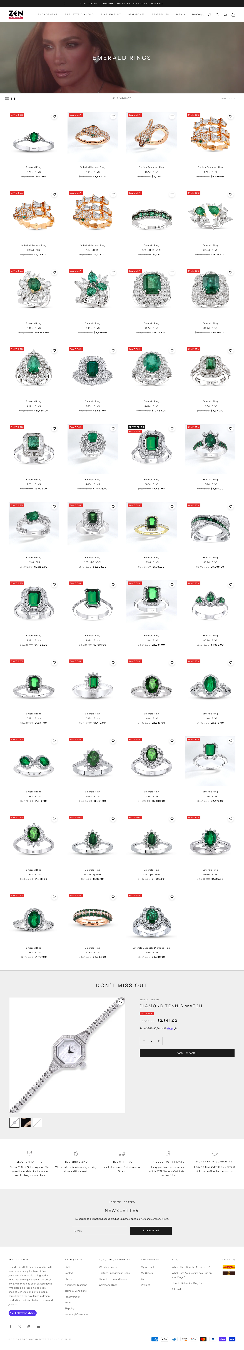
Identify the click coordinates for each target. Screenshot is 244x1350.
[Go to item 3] (37, 1123)
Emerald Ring (33, 167)
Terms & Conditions (76, 1291)
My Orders (147, 1273)
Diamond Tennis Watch (171, 1006)
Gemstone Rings (108, 1285)
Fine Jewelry (111, 14)
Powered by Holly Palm (55, 1339)
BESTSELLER (160, 14)
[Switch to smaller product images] (13, 98)
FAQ (67, 1267)
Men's (180, 14)
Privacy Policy (72, 1296)
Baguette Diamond (79, 14)
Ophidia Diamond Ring (92, 167)
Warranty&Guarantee (76, 1314)
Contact (69, 1273)
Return (68, 1302)
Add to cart (187, 1052)
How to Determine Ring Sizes (188, 1283)
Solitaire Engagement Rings (114, 1273)
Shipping (69, 1308)
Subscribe (151, 1230)
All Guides (177, 1289)
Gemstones (136, 14)
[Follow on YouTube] (38, 1327)
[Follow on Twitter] (19, 1327)
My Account (147, 1267)
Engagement (48, 14)
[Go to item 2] (26, 1123)
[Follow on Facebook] (10, 1327)
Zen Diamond (149, 999)
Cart (143, 1279)
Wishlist (145, 1285)
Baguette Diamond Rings (113, 1279)
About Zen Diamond (76, 1285)
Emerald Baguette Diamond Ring (151, 947)
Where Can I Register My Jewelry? (191, 1267)
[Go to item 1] (14, 1123)
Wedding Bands (108, 1267)
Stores (68, 1279)
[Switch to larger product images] (7, 98)
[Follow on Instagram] (29, 1327)
